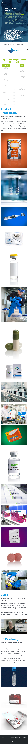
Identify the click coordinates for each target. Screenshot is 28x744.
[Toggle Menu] (25, 3)
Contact (20, 737)
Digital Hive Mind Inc (14, 737)
